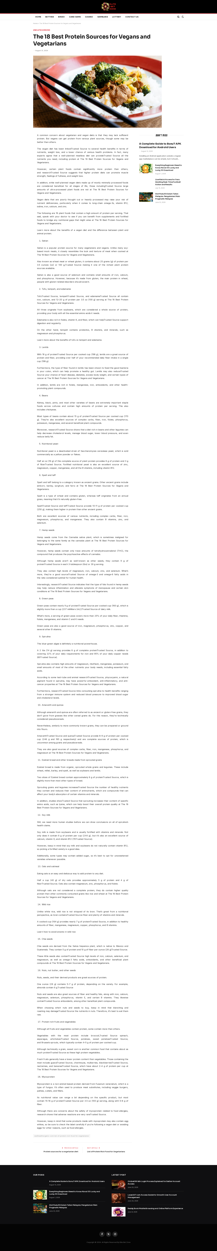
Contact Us (132, 17)
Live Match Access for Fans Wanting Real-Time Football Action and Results (167, 182)
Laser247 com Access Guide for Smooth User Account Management (152, 1196)
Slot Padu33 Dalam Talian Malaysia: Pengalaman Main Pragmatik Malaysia (167, 196)
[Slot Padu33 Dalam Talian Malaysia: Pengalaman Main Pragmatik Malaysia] (146, 197)
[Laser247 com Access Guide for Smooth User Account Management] (118, 1198)
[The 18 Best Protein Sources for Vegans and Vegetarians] (97, 127)
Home (38, 17)
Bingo (61, 17)
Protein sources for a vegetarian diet (61, 1151)
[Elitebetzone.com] (108, 6)
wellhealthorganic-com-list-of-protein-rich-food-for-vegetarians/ (61, 1136)
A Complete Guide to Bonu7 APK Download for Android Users (160, 145)
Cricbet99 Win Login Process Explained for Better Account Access (154, 1182)
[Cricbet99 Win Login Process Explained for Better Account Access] (118, 1184)
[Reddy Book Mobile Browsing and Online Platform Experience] (118, 1211)
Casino (89, 17)
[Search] (178, 17)
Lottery (116, 17)
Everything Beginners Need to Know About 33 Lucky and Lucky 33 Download (168, 167)
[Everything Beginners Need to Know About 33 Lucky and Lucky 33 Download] (146, 168)
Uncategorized (41, 30)
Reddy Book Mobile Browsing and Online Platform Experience (155, 1208)
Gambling (102, 17)
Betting (49, 17)
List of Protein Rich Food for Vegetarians (106, 1151)
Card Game (75, 17)
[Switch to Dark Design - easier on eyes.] (182, 17)
